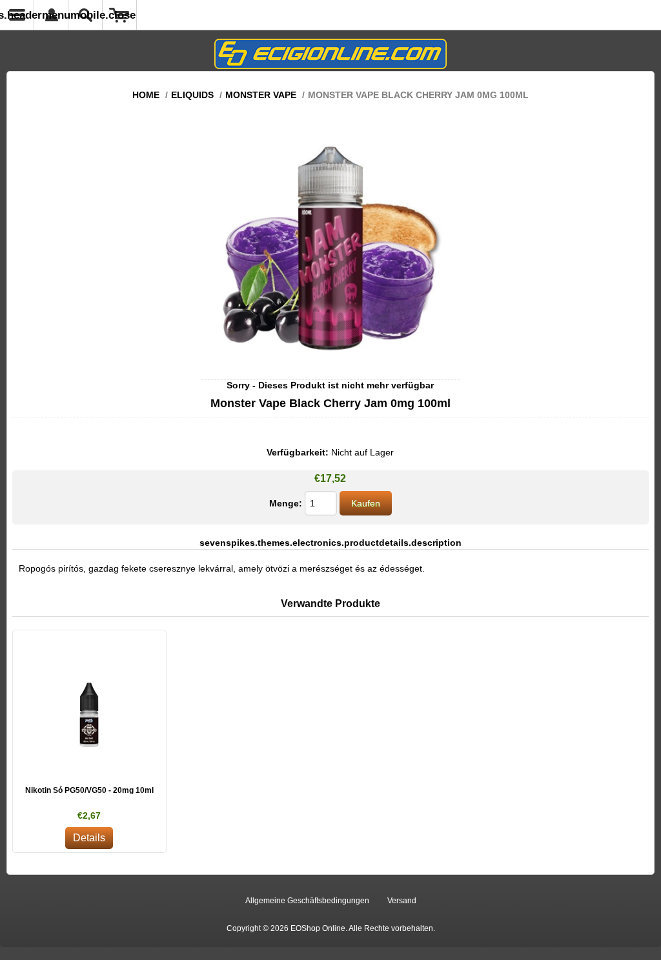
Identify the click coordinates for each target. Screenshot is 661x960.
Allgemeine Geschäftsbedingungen (307, 900)
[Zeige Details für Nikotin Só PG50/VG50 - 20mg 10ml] (89, 706)
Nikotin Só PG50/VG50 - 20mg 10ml (89, 790)
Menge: (285, 503)
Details (89, 837)
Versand (401, 900)
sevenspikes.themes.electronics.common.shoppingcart (120, 15)
